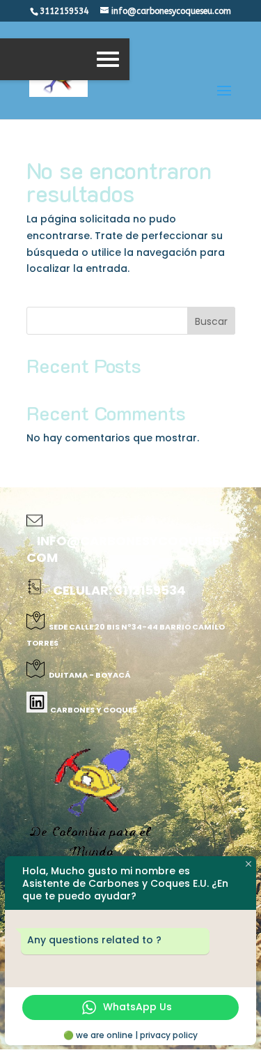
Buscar (211, 321)
